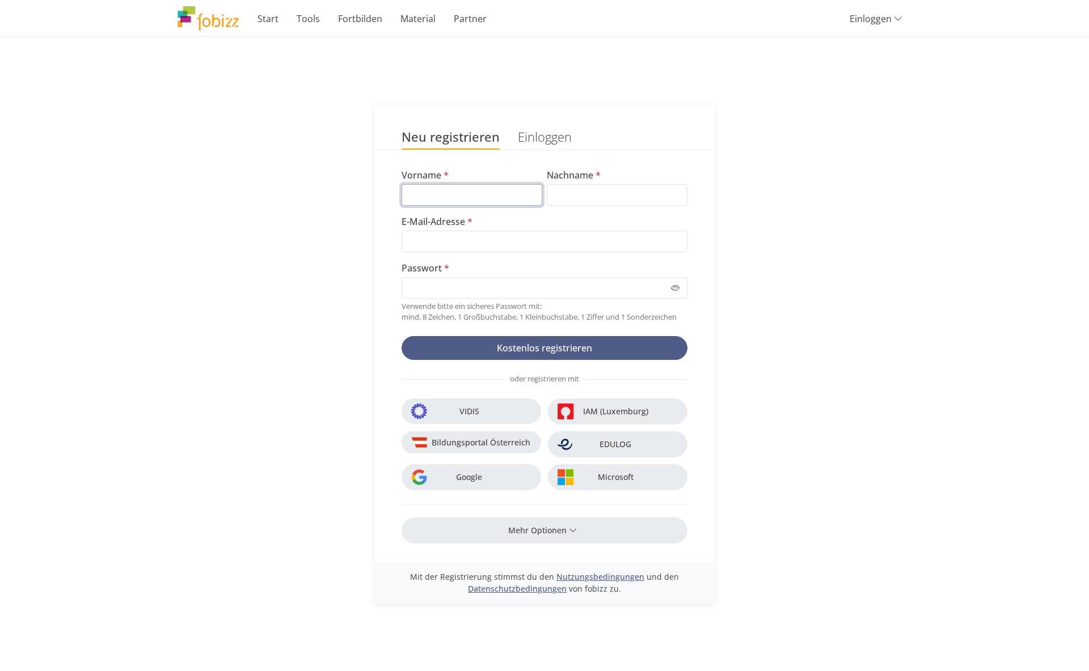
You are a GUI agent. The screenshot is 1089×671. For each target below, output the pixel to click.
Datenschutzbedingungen (517, 588)
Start (268, 18)
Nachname (570, 175)
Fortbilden (360, 18)
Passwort (422, 268)
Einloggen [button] (871, 18)
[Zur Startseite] (208, 18)
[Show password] (675, 288)
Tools (308, 18)
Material (418, 18)
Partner (470, 18)
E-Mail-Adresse (433, 221)
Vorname (421, 175)
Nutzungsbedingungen (600, 576)
